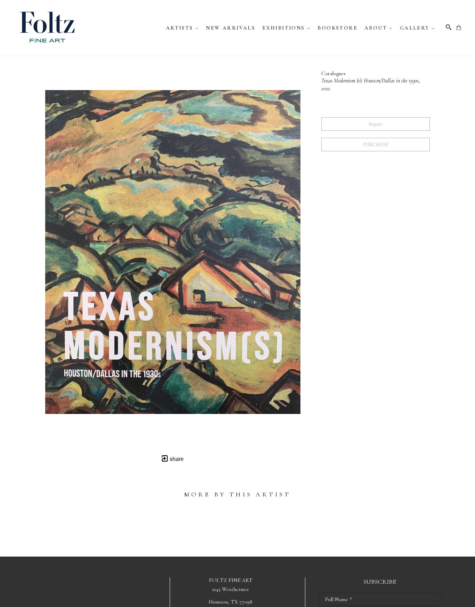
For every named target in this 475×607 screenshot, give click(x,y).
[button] (182, 28)
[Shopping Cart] (458, 27)
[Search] (448, 27)
